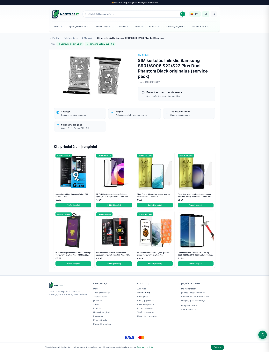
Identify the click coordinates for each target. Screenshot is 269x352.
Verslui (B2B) (143, 292)
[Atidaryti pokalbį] (262, 335)
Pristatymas (142, 296)
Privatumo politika (145, 304)
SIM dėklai (87, 38)
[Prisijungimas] (214, 14)
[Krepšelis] (205, 14)
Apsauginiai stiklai (77, 26)
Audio (137, 26)
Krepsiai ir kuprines (102, 324)
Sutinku (217, 347)
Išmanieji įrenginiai (174, 26)
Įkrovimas (121, 26)
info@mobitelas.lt (189, 305)
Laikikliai (153, 26)
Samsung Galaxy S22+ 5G (102, 44)
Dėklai (57, 26)
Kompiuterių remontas (147, 316)
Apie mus (141, 288)
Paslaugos (98, 316)
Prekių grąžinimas (145, 300)
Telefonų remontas (145, 312)
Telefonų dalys (101, 26)
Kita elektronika (199, 26)
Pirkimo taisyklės (145, 308)
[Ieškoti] (182, 14)
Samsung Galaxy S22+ (71, 44)
